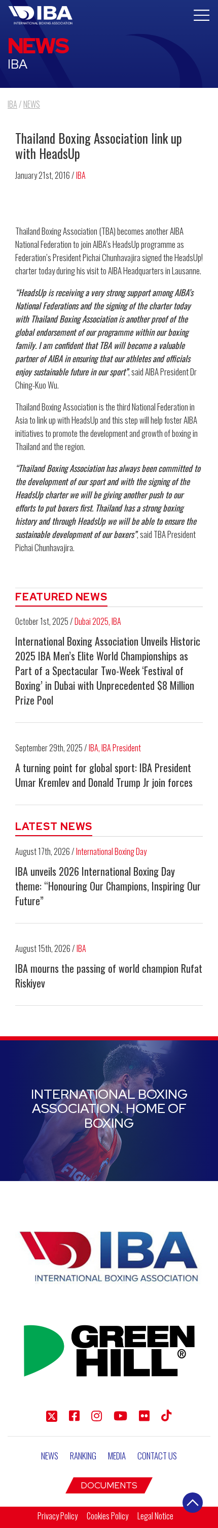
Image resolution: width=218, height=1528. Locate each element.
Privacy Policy (58, 1516)
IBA (81, 175)
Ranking (83, 1455)
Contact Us (157, 1455)
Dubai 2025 (91, 621)
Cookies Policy (107, 1516)
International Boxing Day (111, 851)
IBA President (121, 748)
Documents (109, 1485)
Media (117, 1455)
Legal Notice (155, 1516)
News (49, 1455)
